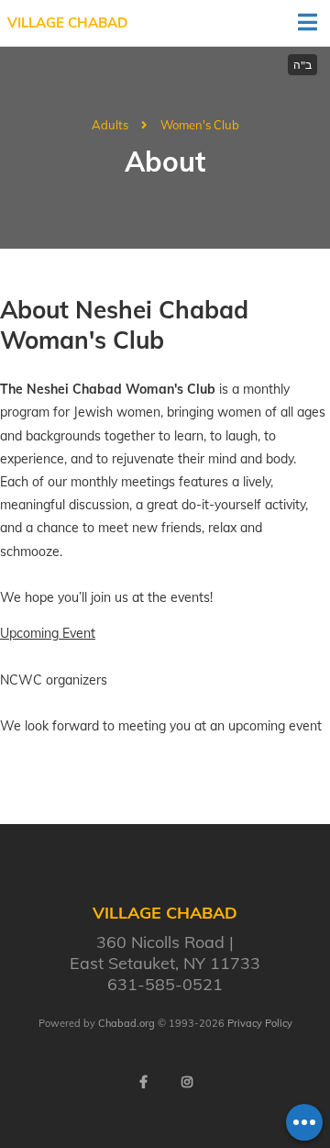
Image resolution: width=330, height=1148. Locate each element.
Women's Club (199, 124)
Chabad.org (126, 1023)
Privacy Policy (259, 1023)
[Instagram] (187, 1081)
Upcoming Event (47, 633)
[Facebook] (143, 1081)
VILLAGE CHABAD (67, 22)
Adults (110, 124)
